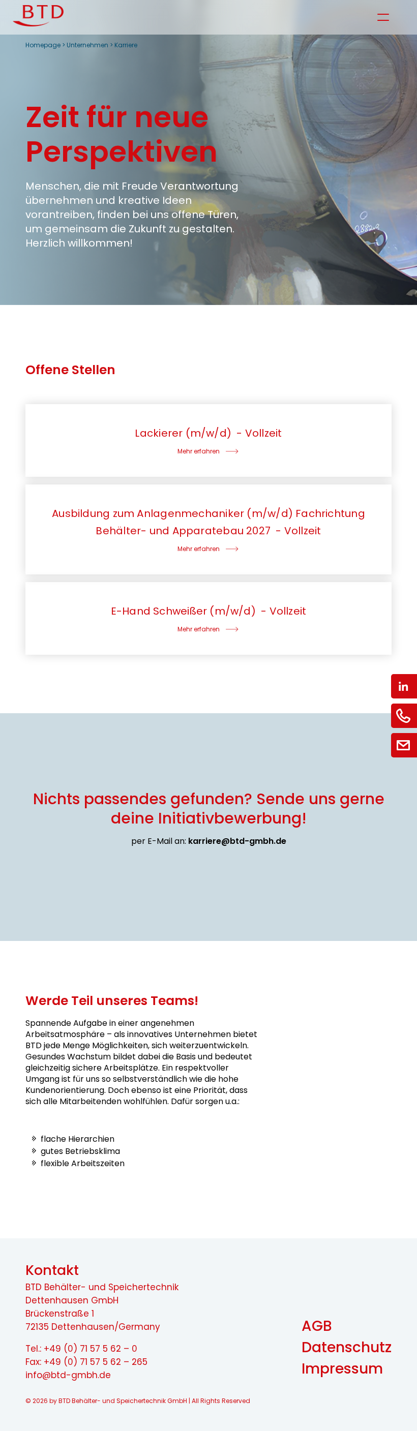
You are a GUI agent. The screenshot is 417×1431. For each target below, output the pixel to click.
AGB (317, 1326)
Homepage (43, 45)
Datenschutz (347, 1347)
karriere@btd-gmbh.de (237, 841)
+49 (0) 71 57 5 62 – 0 (90, 1349)
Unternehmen (87, 45)
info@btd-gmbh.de (68, 1375)
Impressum (342, 1369)
